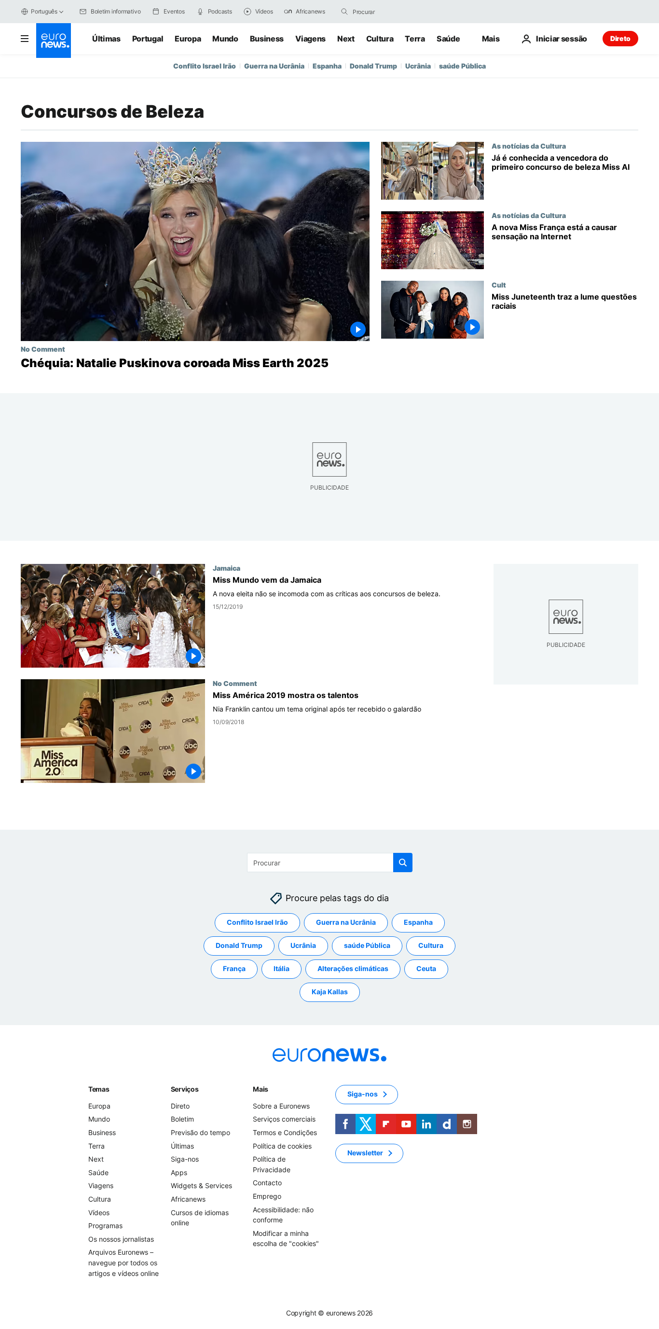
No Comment (43, 349)
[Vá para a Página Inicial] (53, 40)
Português (44, 11)
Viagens (310, 38)
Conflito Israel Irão (204, 66)
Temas (99, 1088)
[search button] (344, 11)
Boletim (182, 1119)
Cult (499, 284)
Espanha (327, 66)
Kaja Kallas (330, 991)
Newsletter (365, 1153)
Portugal (147, 38)
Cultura (380, 38)
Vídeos (99, 1212)
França (234, 968)
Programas (105, 1225)
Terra (415, 38)
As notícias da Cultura (529, 146)
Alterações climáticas (352, 968)
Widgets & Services (201, 1185)
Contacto (267, 1182)
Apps (179, 1172)
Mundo (225, 38)
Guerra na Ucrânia (274, 66)
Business (267, 38)
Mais (260, 1088)
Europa (188, 38)
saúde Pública (462, 66)
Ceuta (426, 968)
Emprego (267, 1196)
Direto (620, 38)
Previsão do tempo (200, 1132)
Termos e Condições (285, 1132)
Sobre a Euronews (281, 1105)
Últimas (106, 38)
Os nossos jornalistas (121, 1238)
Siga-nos (185, 1159)
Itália (281, 968)
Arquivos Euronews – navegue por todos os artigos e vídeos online (123, 1262)
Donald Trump (373, 66)
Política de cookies (282, 1145)
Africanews (188, 1199)
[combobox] (393, 11)
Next (346, 38)
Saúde (448, 38)
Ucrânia (418, 66)
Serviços (185, 1088)
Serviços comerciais (284, 1119)
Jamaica (226, 568)
